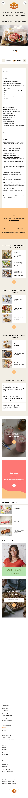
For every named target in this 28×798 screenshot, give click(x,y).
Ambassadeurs (5, 740)
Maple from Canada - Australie (8, 779)
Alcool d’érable (5, 718)
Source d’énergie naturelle (8, 739)
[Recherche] (25, 3)
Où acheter (4, 762)
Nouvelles (4, 766)
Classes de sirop (5, 705)
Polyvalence (5, 730)
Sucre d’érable (5, 713)
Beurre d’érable (5, 708)
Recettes (4, 727)
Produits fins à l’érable (7, 720)
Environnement (5, 752)
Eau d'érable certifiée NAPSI (8, 717)
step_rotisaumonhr (14, 220)
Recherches (5, 754)
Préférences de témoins (7, 771)
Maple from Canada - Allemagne (9, 778)
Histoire (4, 747)
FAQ (3, 756)
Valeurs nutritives (6, 737)
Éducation (4, 749)
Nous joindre (5, 764)
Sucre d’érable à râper (7, 715)
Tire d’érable (5, 710)
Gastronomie (5, 728)
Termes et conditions (7, 769)
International (5, 750)
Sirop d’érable (14, 52)
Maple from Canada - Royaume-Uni (9, 784)
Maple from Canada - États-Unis (9, 783)
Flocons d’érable (6, 711)
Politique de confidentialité (8, 767)
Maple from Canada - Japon (8, 781)
